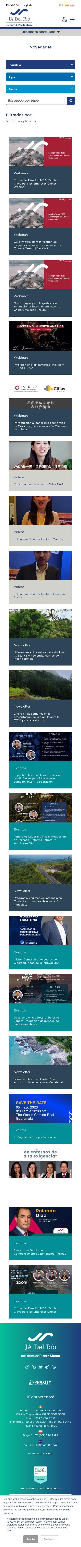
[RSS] (54, 1363)
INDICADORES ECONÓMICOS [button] (38, 32)
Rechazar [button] (49, 1539)
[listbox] (40, 64)
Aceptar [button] (31, 1539)
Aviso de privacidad (40, 1454)
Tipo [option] (12, 77)
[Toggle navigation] (72, 19)
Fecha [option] (13, 89)
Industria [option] (15, 64)
